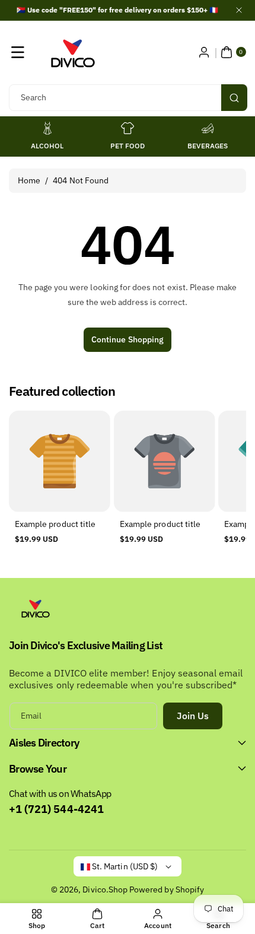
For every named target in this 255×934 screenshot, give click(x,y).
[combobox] (127, 97)
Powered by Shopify (166, 889)
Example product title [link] (55, 524)
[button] (18, 52)
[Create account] (204, 52)
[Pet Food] (127, 128)
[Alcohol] (47, 128)
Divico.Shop (105, 889)
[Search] (234, 97)
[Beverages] (207, 128)
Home (29, 180)
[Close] (239, 10)
